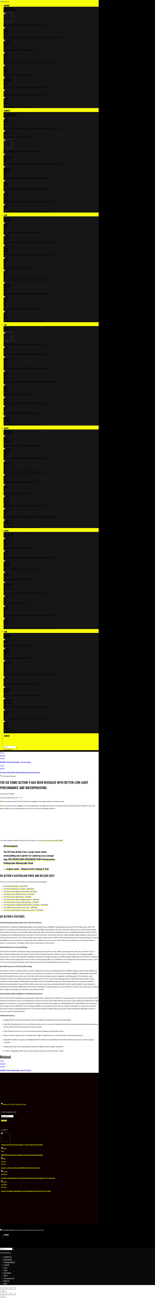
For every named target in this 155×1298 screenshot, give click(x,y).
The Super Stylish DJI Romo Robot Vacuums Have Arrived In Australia (23, 413)
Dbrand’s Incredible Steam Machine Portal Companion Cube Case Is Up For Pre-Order (28, 255)
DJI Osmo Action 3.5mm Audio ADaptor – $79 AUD (21, 902)
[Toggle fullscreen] (9, 1288)
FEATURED (8, 1260)
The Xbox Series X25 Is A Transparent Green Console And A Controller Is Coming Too (28, 280)
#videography (9, 863)
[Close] (1, 1288)
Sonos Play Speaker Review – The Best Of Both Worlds (19, 107)
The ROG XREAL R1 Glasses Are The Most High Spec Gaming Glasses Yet (24, 506)
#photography (22, 863)
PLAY (5, 215)
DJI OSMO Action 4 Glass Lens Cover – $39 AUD (20, 907)
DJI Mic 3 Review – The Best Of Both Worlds (16, 603)
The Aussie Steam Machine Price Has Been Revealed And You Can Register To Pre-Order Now (30, 242)
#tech (30, 863)
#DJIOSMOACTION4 (33, 859)
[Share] (4, 1288)
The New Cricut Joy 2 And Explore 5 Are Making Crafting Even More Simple (25, 403)
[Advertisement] (49, 823)
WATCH (6, 428)
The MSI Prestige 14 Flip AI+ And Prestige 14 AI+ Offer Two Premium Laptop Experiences (29, 62)
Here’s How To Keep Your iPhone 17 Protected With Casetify (21, 732)
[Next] (4, 1291)
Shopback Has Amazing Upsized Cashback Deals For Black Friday (22, 424)
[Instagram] (4, 741)
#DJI (10, 859)
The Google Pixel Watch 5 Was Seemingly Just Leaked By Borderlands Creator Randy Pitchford (31, 382)
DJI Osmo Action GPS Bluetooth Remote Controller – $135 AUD (26, 905)
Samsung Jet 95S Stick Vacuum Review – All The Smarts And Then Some (24, 25)
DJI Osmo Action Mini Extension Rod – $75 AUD (20, 891)
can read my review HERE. (54, 840)
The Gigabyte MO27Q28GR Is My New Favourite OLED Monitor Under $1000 (25, 87)
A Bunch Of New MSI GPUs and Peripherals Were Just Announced (22, 151)
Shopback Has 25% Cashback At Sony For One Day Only (19, 527)
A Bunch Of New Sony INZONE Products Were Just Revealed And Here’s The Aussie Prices (29, 615)
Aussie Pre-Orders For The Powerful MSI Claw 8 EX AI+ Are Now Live (23, 232)
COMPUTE (7, 110)
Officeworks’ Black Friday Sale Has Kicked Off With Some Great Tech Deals (25, 707)
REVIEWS (6, 5)
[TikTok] (4, 743)
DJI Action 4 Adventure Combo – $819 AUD (19, 889)
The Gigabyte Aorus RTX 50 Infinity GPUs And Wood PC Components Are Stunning (27, 178)
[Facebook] (4, 738)
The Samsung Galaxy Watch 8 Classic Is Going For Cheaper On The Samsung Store (27, 718)
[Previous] (1, 1291)
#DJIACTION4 (18, 859)
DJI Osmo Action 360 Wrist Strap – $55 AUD (19, 894)
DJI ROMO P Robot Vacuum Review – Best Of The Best (19, 75)
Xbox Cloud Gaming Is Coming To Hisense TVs (17, 493)
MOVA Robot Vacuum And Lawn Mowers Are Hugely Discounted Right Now (24, 354)
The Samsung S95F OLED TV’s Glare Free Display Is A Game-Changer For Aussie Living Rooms (30, 517)
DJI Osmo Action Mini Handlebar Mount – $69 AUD (21, 899)
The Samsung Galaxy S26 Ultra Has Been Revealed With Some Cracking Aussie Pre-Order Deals (31, 674)
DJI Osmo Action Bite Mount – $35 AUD (17, 897)
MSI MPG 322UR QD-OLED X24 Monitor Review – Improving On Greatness (24, 94)
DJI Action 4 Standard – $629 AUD (15, 886)
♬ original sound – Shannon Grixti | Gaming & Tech (26, 868)
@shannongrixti (11, 846)
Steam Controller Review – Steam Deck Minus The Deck (20, 50)
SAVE (5, 631)
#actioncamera (48, 859)
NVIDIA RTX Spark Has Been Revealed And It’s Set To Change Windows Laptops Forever (29, 211)
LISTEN (6, 530)
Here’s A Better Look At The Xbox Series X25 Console (19, 267)
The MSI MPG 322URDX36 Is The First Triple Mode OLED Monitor (22, 445)
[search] (17, 747)
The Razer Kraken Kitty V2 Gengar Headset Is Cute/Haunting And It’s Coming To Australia (30, 628)
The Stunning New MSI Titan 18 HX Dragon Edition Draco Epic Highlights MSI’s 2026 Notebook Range (32, 164)
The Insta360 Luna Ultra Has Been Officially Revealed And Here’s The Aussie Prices (28, 368)
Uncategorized (9, 1278)
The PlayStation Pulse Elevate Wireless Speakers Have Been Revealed (24, 593)
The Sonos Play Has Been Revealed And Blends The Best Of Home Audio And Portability (29, 558)
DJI (1, 801)
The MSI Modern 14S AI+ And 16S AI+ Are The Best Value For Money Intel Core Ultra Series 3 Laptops (32, 37)
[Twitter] (4, 740)
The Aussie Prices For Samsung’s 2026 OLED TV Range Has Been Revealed (25, 472)
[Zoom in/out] (14, 1288)
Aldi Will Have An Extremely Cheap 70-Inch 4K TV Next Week (21, 482)
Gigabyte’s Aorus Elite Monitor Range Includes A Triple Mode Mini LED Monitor (26, 189)
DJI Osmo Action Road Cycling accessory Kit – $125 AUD (23, 910)
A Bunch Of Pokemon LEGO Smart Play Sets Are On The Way (21, 309)
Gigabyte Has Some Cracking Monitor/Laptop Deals (18, 137)
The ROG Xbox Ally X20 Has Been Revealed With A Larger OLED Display (24, 321)
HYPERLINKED (9, 1262)
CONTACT (7, 736)
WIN (5, 1284)
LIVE (5, 325)
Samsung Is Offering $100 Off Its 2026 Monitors (17, 658)
